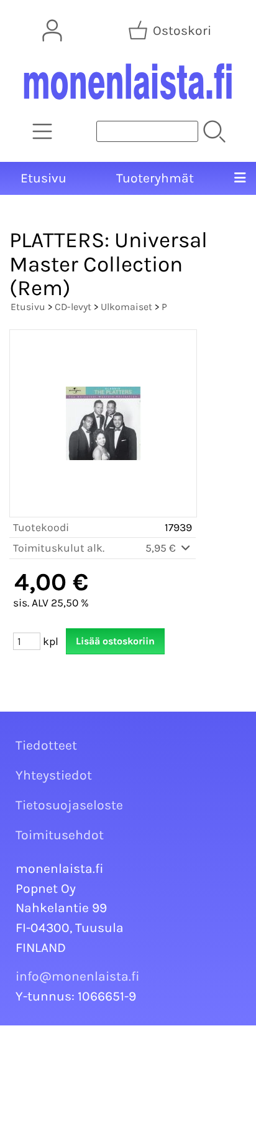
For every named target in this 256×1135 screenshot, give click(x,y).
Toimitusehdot (60, 834)
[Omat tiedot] (52, 30)
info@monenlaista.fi (78, 976)
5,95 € (161, 548)
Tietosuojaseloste (69, 805)
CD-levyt (73, 307)
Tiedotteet (46, 745)
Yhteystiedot (54, 775)
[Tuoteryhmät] (42, 131)
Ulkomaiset (126, 307)
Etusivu (43, 178)
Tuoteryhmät (155, 178)
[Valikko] (239, 178)
